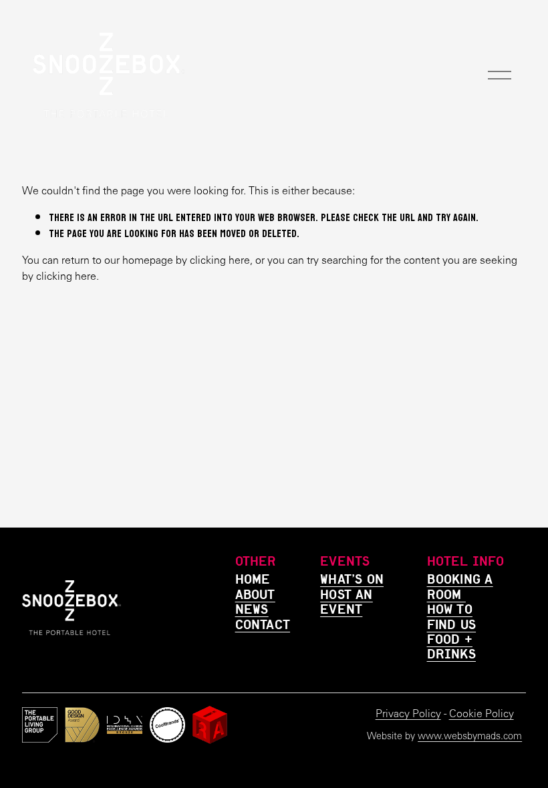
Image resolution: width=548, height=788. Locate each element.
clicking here (220, 260)
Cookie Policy (481, 713)
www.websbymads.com (470, 736)
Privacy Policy (408, 713)
